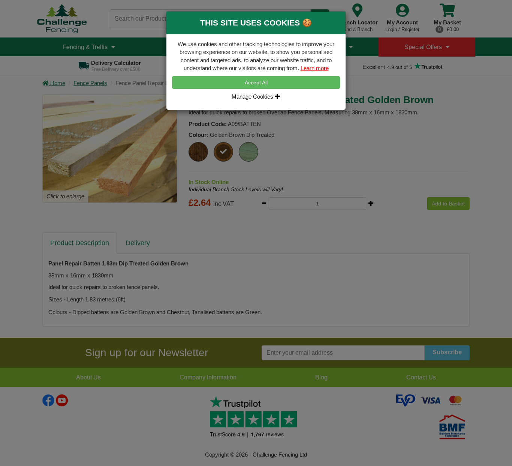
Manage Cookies (253, 96)
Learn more (315, 68)
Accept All (256, 82)
